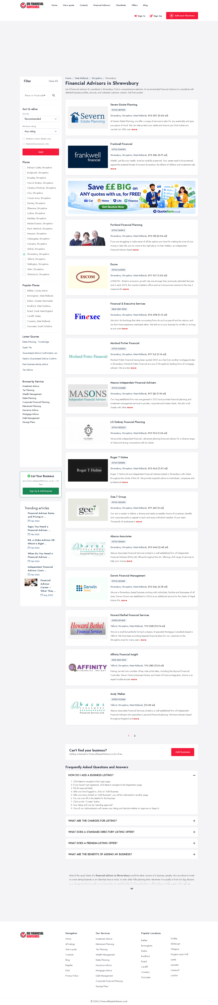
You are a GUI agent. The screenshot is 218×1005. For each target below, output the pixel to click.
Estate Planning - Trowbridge (36, 341)
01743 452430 (118, 502)
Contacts (84, 5)
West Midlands (140, 115)
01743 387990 (118, 110)
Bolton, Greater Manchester (40, 300)
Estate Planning (29, 398)
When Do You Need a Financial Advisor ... (40, 555)
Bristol (144, 961)
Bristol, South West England (40, 311)
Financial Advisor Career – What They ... (48, 586)
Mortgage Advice (31, 414)
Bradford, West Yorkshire (38, 306)
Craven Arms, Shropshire (39, 198)
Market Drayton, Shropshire (40, 223)
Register (69, 965)
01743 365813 (118, 230)
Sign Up (158, 15)
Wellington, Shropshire (37, 264)
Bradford (145, 956)
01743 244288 (118, 388)
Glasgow (175, 949)
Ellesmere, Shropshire (37, 208)
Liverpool (175, 970)
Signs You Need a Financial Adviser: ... (39, 528)
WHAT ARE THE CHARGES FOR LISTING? (92, 821)
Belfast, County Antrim (37, 290)
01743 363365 (118, 581)
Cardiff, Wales (34, 316)
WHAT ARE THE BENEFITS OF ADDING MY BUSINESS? (100, 854)
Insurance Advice (30, 410)
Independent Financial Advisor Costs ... (40, 568)
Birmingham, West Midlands (40, 295)
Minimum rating (29, 126)
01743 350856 (118, 462)
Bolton (144, 951)
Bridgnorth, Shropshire (37, 172)
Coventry (145, 972)
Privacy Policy (71, 975)
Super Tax (27, 347)
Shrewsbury (115, 115)
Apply (40, 151)
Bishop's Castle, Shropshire (39, 167)
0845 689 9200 (119, 309)
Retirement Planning (32, 406)
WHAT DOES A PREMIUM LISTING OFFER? (92, 843)
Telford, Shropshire (36, 259)
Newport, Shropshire (36, 233)
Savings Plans (29, 422)
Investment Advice (31, 386)
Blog (145, 5)
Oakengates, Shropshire (38, 238)
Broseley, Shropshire (36, 177)
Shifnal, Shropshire (36, 249)
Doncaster (146, 977)
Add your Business (185, 15)
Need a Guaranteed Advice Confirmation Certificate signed (41, 358)
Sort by (26, 113)
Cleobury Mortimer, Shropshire (41, 187)
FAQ (67, 970)
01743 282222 (119, 427)
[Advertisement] (109, 52)
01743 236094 (119, 149)
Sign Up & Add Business (41, 491)
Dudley (174, 938)
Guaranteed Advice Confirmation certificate (41, 353)
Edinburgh (175, 943)
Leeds (173, 959)
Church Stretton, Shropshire (40, 183)
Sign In (142, 15)
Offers (135, 5)
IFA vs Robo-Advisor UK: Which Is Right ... (41, 541)
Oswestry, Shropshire (37, 243)
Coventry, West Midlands (38, 321)
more (134, 129)
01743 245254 (118, 348)
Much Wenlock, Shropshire (39, 228)
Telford (113, 626)
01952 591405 (118, 620)
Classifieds (121, 5)
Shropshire (127, 115)
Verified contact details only (38, 138)
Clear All (53, 81)
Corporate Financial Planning (36, 402)
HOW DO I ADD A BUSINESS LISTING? (90, 775)
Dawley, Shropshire (36, 203)
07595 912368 (118, 699)
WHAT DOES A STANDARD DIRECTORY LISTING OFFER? (101, 832)
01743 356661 (118, 541)
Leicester (175, 964)
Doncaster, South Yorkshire (39, 326)
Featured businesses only (37, 143)
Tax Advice (28, 369)
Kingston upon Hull (179, 954)
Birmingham (146, 945)
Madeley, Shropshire (36, 218)
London (174, 975)
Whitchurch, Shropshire (38, 274)
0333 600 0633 (119, 660)
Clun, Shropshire (35, 193)
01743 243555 (118, 269)
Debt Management (31, 418)
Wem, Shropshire (35, 269)
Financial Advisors (102, 5)
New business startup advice (35, 364)
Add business (182, 752)
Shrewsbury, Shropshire (38, 254)
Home (54, 5)
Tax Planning (28, 390)
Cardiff (144, 966)
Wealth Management (32, 394)
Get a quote (68, 5)
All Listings (70, 944)
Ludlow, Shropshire (36, 213)
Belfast (144, 940)
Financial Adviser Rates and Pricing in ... (41, 514)
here (81, 781)
